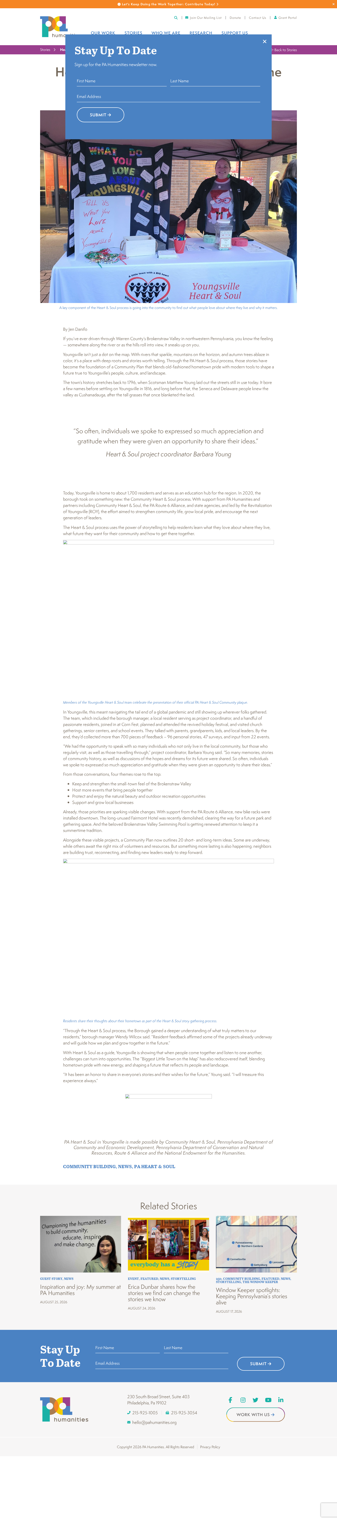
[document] (168, 760)
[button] (264, 41)
